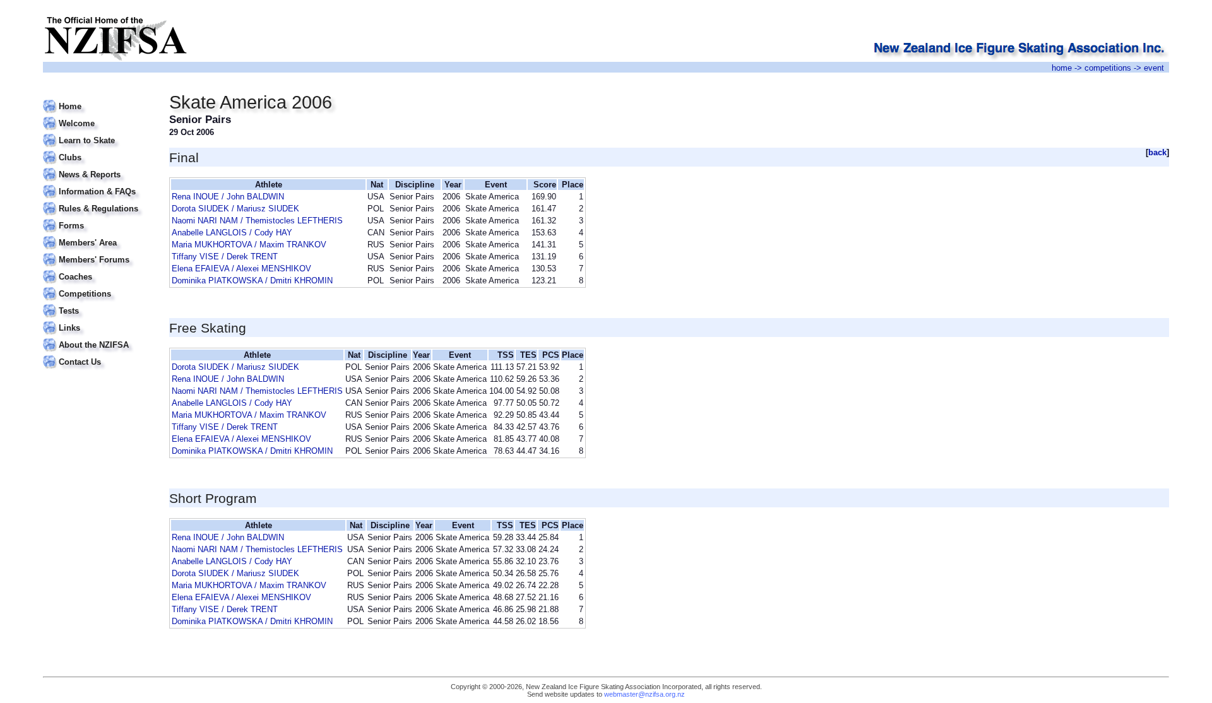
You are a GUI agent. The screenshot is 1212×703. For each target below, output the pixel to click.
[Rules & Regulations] (98, 201)
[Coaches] (98, 269)
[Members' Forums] (98, 252)
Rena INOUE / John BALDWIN (228, 196)
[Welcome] (98, 116)
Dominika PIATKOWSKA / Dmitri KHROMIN (252, 280)
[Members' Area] (98, 235)
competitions (1107, 68)
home (1062, 68)
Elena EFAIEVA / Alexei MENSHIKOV (241, 268)
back (1157, 152)
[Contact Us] (98, 354)
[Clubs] (98, 150)
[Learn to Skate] (98, 133)
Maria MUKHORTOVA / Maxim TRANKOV (249, 244)
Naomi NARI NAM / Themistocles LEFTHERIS (257, 220)
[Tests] (98, 303)
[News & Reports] (98, 167)
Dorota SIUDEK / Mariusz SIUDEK (235, 208)
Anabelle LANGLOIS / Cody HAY (232, 232)
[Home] (98, 99)
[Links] (98, 320)
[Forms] (98, 218)
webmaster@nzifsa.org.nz (644, 694)
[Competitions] (98, 286)
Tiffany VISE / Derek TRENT (225, 256)
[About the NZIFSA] (98, 337)
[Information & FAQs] (98, 184)
